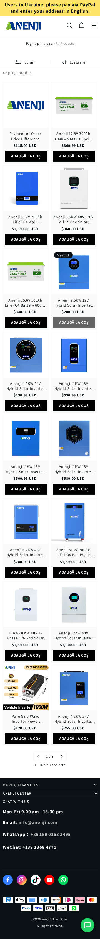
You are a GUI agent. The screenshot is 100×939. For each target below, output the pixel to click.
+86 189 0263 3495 (51, 834)
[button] (94, 25)
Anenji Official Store (54, 919)
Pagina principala (39, 43)
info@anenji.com (38, 822)
